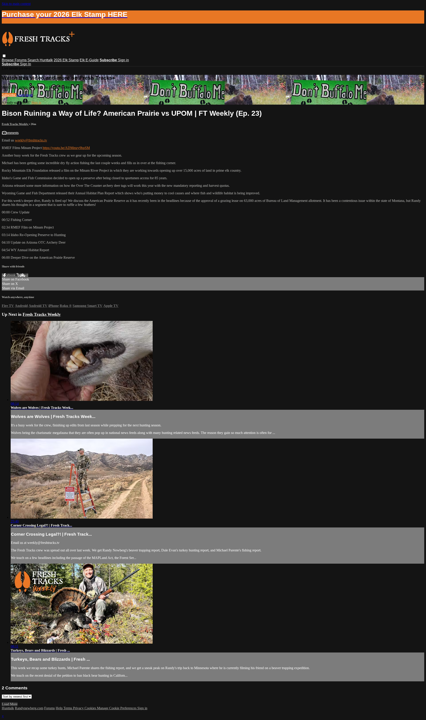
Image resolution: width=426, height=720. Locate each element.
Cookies (91, 708)
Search (34, 60)
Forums (21, 60)
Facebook (9, 275)
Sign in (123, 60)
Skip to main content (16, 4)
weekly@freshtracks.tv (31, 140)
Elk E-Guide (89, 60)
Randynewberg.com (29, 708)
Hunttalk (46, 60)
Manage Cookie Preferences (117, 708)
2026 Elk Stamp (66, 60)
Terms (68, 708)
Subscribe (9, 95)
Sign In (25, 64)
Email (24, 275)
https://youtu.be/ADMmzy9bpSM (66, 148)
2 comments (10, 133)
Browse (8, 60)
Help (59, 708)
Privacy (79, 708)
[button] (4, 55)
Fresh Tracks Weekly (15, 124)
